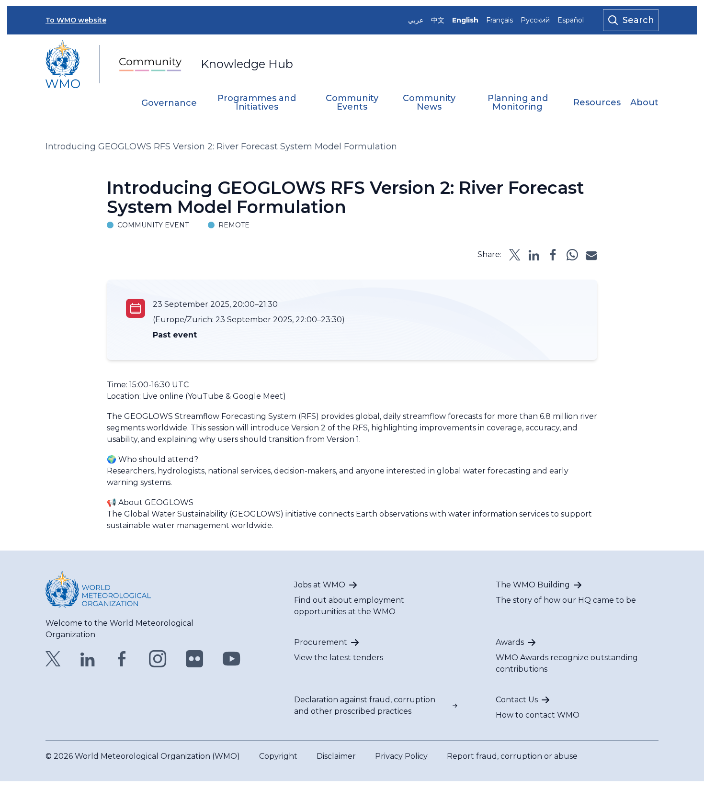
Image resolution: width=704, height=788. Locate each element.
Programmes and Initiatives (256, 103)
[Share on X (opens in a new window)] (515, 254)
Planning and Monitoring (518, 103)
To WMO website (75, 20)
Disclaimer (336, 756)
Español (570, 20)
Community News (429, 103)
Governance (169, 103)
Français (499, 20)
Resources (597, 103)
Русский (535, 20)
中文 (437, 20)
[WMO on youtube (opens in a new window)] (231, 659)
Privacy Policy (401, 756)
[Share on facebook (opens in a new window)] (553, 254)
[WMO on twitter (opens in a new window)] (53, 658)
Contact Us (517, 699)
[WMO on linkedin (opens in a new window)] (87, 658)
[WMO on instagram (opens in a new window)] (158, 658)
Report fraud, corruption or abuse (512, 756)
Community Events (352, 103)
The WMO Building (533, 584)
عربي (415, 20)
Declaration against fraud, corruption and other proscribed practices (364, 705)
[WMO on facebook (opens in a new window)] (122, 658)
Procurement (320, 642)
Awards (510, 642)
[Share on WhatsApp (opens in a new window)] (572, 254)
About (644, 103)
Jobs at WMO (319, 584)
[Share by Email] (591, 254)
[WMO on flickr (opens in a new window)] (195, 658)
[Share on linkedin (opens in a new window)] (534, 254)
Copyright (278, 756)
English (465, 20)
